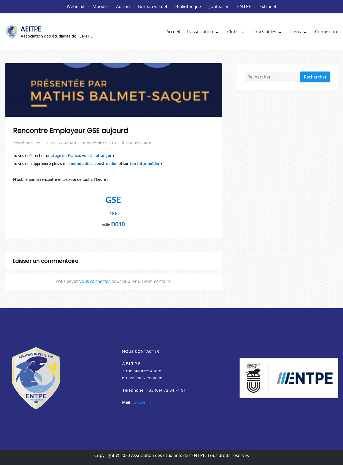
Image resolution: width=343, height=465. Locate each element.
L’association (200, 32)
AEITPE (31, 29)
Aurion (123, 6)
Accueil (173, 32)
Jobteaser (219, 6)
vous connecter (94, 281)
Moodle (100, 6)
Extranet (268, 6)
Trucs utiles (264, 32)
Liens (295, 32)
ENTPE (244, 6)
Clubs (232, 32)
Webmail (75, 6)
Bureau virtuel (152, 6)
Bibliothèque (188, 6)
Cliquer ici (142, 402)
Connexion (326, 32)
